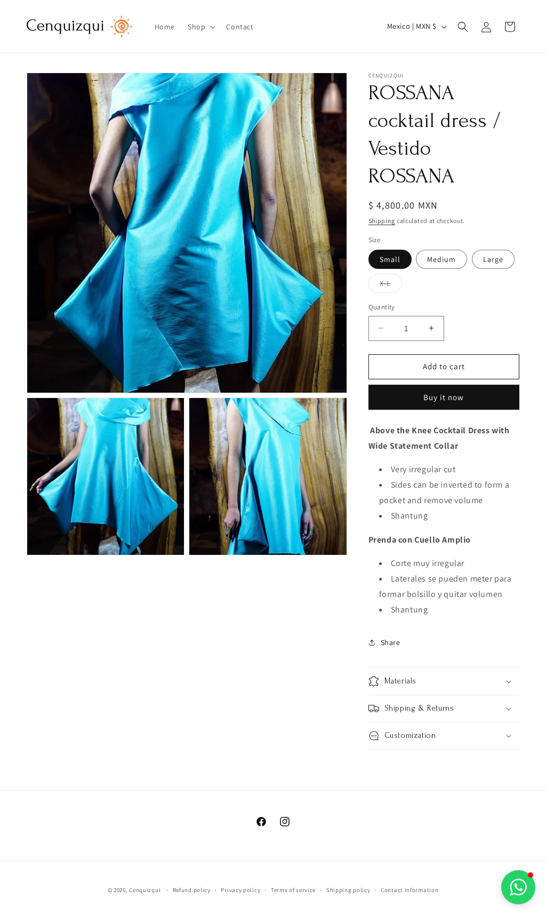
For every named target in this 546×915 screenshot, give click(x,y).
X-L (391, 285)
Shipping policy (348, 890)
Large (493, 259)
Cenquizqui (145, 890)
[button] (200, 26)
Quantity (381, 307)
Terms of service (293, 890)
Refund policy (192, 890)
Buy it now (443, 397)
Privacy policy (240, 890)
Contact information (409, 890)
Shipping (382, 221)
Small (390, 259)
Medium (441, 259)
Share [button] (390, 642)
